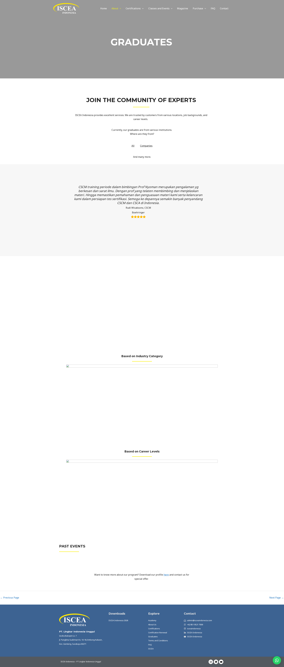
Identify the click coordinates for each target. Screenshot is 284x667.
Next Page (276, 597)
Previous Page (9, 597)
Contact (224, 8)
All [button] (132, 145)
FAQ (213, 8)
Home (103, 8)
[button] (119, 8)
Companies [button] (146, 145)
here (166, 574)
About (115, 8)
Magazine (182, 8)
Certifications (133, 8)
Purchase (198, 8)
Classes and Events (159, 8)
